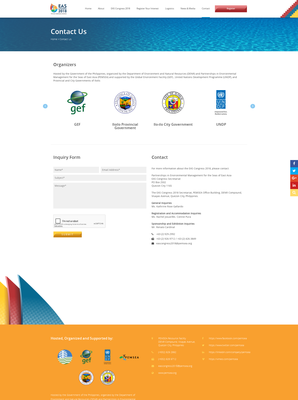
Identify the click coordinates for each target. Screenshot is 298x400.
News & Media (188, 8)
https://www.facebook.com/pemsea (228, 338)
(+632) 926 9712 (167, 359)
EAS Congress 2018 (120, 8)
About (101, 8)
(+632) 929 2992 (167, 352)
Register (231, 8)
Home (88, 8)
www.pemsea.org (167, 372)
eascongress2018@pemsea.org (175, 366)
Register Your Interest (148, 8)
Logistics (169, 8)
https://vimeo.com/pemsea (223, 359)
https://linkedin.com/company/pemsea (229, 352)
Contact (206, 8)
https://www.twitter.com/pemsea (226, 345)
